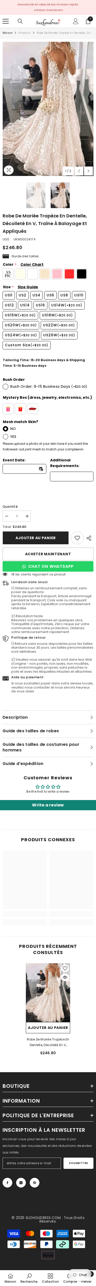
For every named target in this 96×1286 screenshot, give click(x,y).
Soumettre (78, 1163)
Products (24, 33)
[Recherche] (20, 21)
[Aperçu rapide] (65, 977)
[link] (77, 537)
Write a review (48, 805)
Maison (8, 33)
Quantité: (10, 506)
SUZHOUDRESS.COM (43, 1217)
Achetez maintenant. (48, 10)
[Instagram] (21, 1183)
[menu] (6, 21)
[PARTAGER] (88, 538)
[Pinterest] (34, 1183)
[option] (48, 109)
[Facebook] (7, 1183)
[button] (78, 171)
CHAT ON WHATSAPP (51, 566)
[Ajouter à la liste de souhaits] (65, 968)
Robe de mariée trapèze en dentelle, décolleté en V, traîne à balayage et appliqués (48, 1042)
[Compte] (76, 21)
